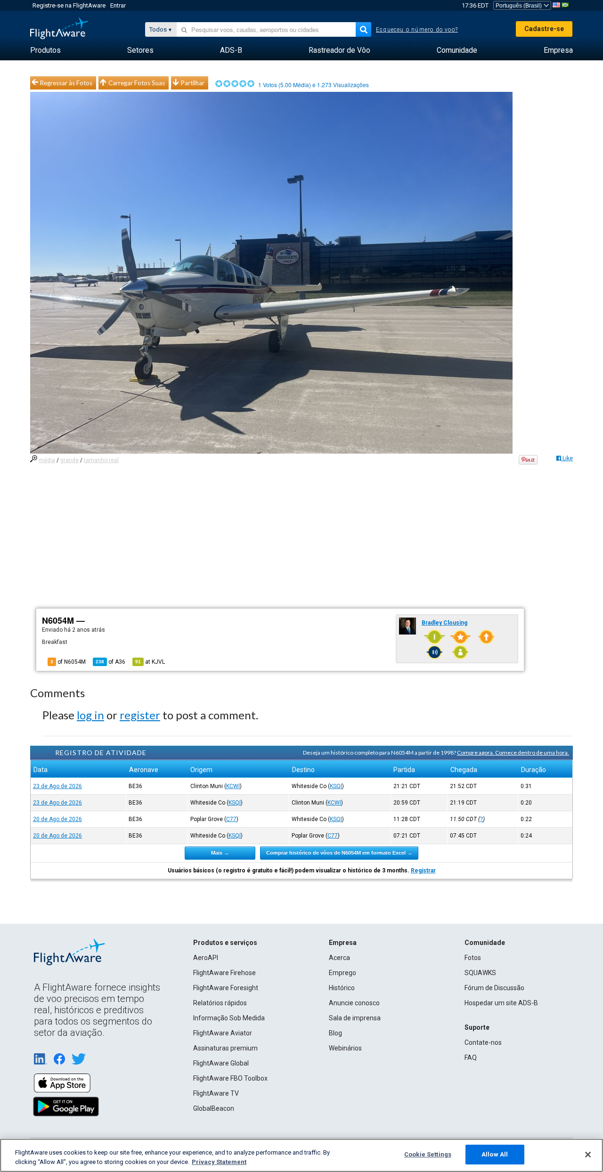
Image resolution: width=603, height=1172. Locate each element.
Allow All (494, 1154)
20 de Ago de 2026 (57, 819)
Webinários (345, 1048)
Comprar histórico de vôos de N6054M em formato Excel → (339, 852)
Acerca (339, 957)
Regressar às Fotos (66, 83)
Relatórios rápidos (220, 1003)
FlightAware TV (216, 1093)
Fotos (472, 957)
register (140, 715)
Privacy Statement (219, 1161)
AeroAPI (205, 957)
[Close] (588, 1154)
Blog (335, 1033)
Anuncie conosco (354, 1003)
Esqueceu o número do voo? (417, 29)
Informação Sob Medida (229, 1018)
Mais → (220, 852)
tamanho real (101, 460)
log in (90, 715)
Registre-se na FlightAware (69, 5)
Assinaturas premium (225, 1048)
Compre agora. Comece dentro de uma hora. (513, 752)
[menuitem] (45, 50)
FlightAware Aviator (222, 1033)
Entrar (118, 5)
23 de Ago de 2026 (57, 786)
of (110, 662)
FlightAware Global (221, 1063)
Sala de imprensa (355, 1018)
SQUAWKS (480, 973)
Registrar (423, 870)
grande (69, 460)
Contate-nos (483, 1042)
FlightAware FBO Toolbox (230, 1078)
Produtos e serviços (225, 942)
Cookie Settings (427, 1154)
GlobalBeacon (213, 1108)
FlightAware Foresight (225, 988)
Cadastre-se (544, 29)
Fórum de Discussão (494, 988)
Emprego (342, 973)
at (150, 662)
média (47, 460)
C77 (231, 819)
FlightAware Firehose (224, 973)
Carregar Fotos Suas (136, 83)
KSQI (336, 786)
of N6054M (68, 662)
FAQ (470, 1057)
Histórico (342, 988)
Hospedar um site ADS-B (501, 1003)
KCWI (233, 786)
